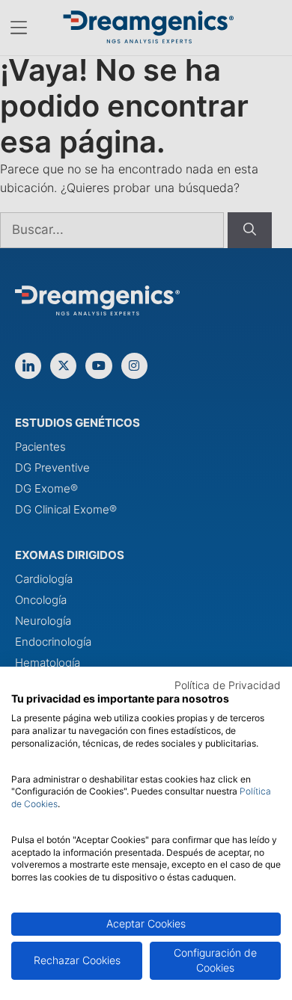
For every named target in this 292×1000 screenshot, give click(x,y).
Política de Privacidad (227, 685)
